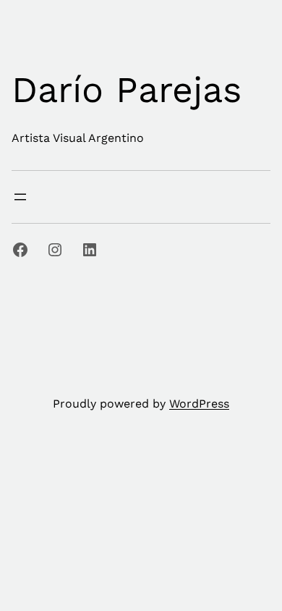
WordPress (199, 403)
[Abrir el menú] (20, 197)
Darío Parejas (127, 89)
